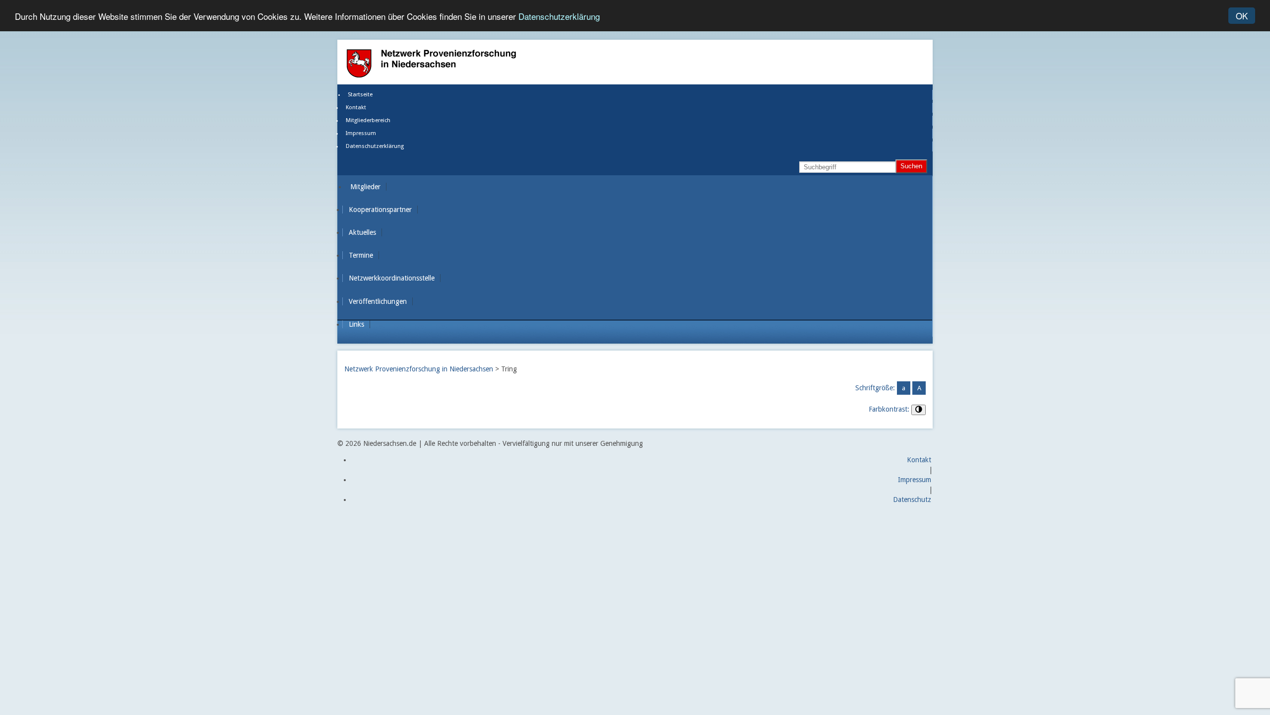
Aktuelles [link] (362, 232)
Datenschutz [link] (912, 499)
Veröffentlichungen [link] (378, 301)
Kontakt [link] (356, 107)
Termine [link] (361, 255)
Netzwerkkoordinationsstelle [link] (392, 278)
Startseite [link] (360, 94)
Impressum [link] (361, 133)
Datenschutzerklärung (559, 16)
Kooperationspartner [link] (380, 210)
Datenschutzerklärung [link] (375, 146)
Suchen (911, 166)
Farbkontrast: (889, 409)
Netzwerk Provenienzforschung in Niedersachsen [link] (418, 369)
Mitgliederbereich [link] (368, 120)
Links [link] (356, 324)
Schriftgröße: (875, 388)
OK (1242, 15)
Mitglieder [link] (365, 187)
